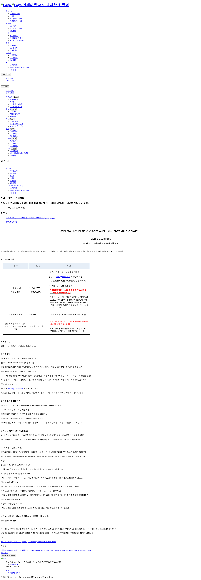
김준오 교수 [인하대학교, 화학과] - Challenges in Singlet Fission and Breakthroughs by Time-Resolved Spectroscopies (46, 550)
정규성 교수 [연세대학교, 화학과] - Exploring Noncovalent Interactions (28, 542)
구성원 (13, 173)
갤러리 (13, 193)
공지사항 (14, 188)
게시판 (13, 183)
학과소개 (14, 171)
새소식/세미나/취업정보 (20, 190)
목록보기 (4, 553)
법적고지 (9, 570)
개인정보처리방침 (13, 573)
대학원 (13, 181)
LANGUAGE (6, 74)
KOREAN (10, 78)
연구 (12, 176)
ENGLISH (10, 80)
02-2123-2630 (15, 564)
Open (16, 97)
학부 (12, 178)
